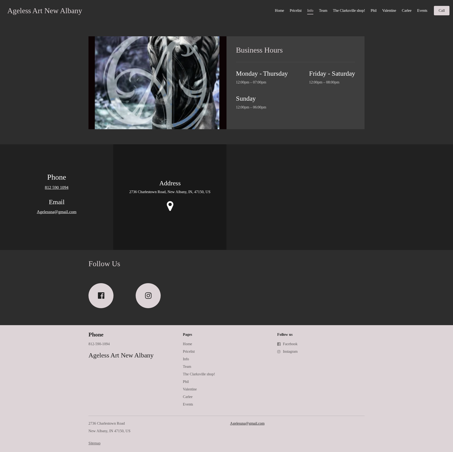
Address (170, 183)
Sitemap (94, 443)
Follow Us (104, 263)
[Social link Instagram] (148, 295)
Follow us (285, 334)
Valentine (389, 10)
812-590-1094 (99, 344)
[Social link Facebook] (100, 295)
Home (279, 10)
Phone (56, 177)
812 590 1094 (56, 187)
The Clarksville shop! (349, 10)
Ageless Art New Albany (44, 10)
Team (323, 10)
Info (310, 10)
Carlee (406, 10)
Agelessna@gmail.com (56, 211)
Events (422, 10)
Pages (187, 334)
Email (57, 202)
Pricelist (296, 10)
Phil (374, 10)
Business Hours (259, 50)
